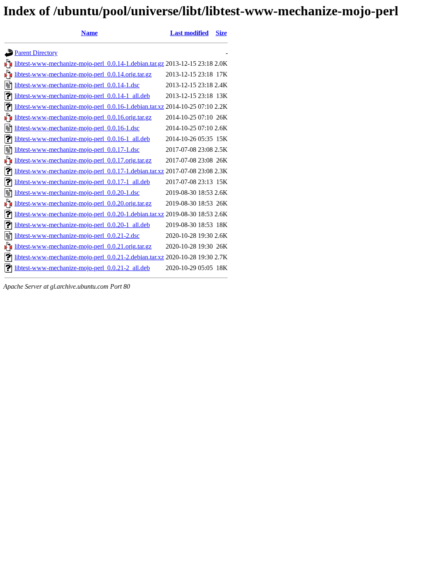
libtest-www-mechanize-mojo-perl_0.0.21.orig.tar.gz (83, 246)
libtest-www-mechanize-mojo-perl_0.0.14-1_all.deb (82, 95)
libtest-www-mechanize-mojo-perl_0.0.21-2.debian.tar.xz (89, 257)
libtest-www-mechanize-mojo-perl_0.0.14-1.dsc (77, 85)
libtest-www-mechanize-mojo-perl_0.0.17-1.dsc (77, 149)
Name (89, 32)
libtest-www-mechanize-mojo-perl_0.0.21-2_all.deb (82, 267)
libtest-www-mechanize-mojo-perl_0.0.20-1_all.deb (82, 224)
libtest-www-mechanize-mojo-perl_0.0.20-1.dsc (77, 192)
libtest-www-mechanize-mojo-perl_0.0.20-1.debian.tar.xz (89, 214)
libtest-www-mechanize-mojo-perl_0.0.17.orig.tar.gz (83, 160)
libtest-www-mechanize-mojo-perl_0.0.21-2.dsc (77, 235)
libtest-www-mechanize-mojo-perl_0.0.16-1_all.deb (82, 138)
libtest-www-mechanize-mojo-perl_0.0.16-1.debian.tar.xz (89, 106)
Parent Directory (36, 52)
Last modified (189, 32)
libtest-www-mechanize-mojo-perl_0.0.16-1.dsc (77, 128)
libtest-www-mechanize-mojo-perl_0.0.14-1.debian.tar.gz (89, 63)
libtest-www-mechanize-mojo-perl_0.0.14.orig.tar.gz (83, 74)
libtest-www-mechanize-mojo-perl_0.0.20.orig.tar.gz (83, 203)
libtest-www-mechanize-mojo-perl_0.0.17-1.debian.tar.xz (89, 171)
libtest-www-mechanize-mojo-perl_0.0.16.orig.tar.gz (83, 117)
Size (221, 32)
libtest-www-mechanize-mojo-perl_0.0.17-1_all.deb (82, 181)
